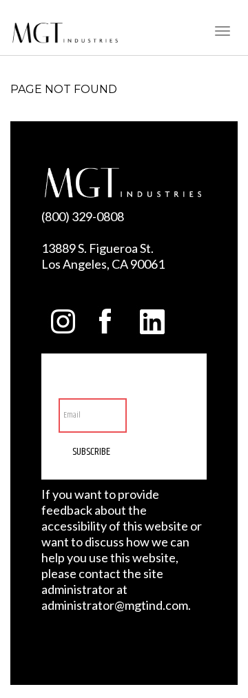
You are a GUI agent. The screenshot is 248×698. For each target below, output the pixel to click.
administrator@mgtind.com (114, 605)
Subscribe (91, 451)
